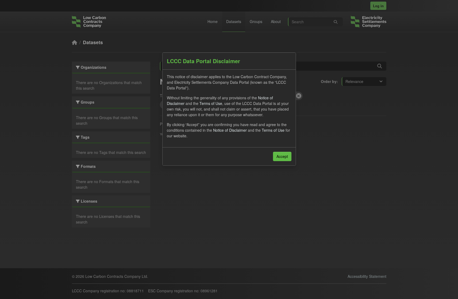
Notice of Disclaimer (230, 130)
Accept (282, 156)
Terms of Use (210, 103)
